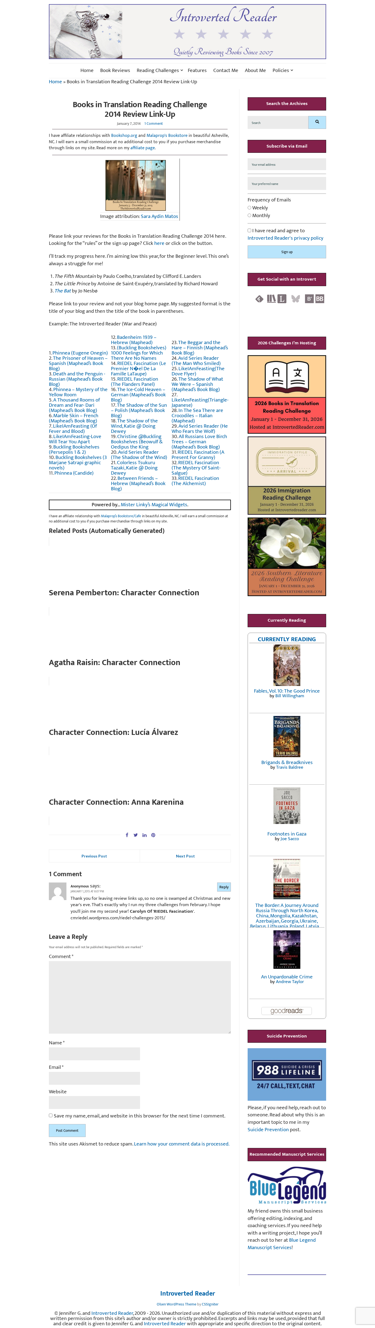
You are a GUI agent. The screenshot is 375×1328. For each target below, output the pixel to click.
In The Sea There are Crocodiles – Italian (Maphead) (197, 415)
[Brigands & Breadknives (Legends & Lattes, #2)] (286, 736)
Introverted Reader (187, 1294)
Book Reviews (115, 70)
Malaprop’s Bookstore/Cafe (121, 516)
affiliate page (142, 148)
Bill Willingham (289, 696)
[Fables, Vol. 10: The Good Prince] (286, 665)
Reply (224, 887)
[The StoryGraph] (271, 298)
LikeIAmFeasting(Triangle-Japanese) (200, 403)
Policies (281, 70)
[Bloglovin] (309, 298)
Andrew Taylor (290, 982)
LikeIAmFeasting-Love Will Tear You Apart (75, 439)
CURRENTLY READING (287, 639)
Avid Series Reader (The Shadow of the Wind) (139, 455)
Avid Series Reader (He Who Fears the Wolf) (200, 429)
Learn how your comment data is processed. (182, 1144)
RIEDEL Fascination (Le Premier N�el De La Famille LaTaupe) (138, 368)
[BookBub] (319, 298)
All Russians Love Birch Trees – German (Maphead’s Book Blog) (199, 441)
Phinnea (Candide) (74, 473)
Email (56, 1067)
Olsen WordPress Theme (176, 1304)
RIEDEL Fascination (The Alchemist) (195, 481)
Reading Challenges (158, 70)
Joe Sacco (290, 839)
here (159, 243)
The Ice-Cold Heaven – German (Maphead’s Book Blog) (138, 394)
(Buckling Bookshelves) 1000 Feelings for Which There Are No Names (138, 353)
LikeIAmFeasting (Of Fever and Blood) (73, 429)
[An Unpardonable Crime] (286, 949)
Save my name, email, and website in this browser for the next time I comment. (139, 1116)
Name (57, 1043)
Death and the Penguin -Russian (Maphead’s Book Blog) (77, 379)
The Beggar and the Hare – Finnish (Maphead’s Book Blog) (200, 347)
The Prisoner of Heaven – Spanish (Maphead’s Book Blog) (78, 363)
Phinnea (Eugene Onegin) (80, 353)
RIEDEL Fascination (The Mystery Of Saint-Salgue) (196, 467)
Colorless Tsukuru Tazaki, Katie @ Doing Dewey (134, 467)
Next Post (185, 856)
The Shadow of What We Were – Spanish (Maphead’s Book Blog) (197, 384)
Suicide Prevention (268, 1129)
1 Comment (153, 123)
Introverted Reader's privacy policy (285, 238)
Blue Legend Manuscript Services (282, 1244)
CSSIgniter (210, 1304)
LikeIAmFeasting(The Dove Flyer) (198, 371)
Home (87, 70)
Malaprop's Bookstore (167, 135)
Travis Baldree (289, 767)
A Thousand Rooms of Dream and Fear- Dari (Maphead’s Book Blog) (74, 405)
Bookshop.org (124, 135)
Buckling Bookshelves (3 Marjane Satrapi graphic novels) (78, 462)
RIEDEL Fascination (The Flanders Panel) (134, 382)
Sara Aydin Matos (159, 216)
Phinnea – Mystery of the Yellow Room (78, 392)
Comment (61, 957)
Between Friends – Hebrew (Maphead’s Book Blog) (138, 483)
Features (197, 70)
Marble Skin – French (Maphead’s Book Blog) (73, 418)
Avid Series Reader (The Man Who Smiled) (196, 361)
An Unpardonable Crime (287, 977)
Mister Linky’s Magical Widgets (154, 504)
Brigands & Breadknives (287, 762)
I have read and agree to (285, 234)
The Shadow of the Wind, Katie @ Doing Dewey (134, 426)
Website (58, 1092)
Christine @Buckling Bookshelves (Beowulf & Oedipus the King (137, 441)
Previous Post (94, 856)
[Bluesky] (295, 298)
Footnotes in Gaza (286, 834)
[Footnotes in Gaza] (286, 805)
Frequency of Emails (269, 200)
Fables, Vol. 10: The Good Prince (287, 691)
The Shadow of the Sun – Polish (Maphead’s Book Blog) (139, 410)
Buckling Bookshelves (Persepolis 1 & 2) (74, 449)
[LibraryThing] (282, 298)
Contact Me (225, 70)
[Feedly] (259, 298)
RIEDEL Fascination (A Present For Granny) (198, 455)
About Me (255, 70)
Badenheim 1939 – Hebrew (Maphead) (133, 340)
